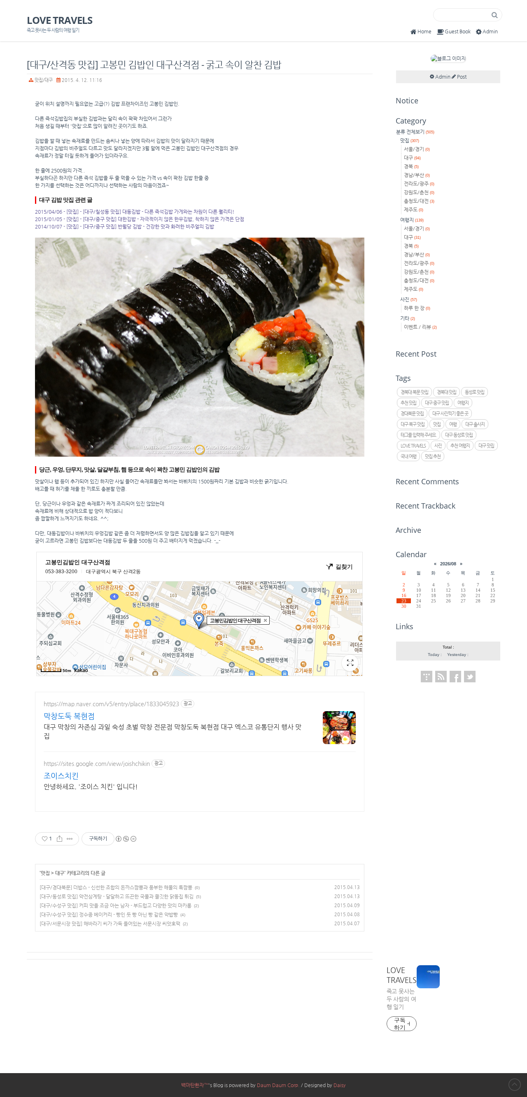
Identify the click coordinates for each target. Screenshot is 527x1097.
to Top (514, 1084)
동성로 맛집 (474, 392)
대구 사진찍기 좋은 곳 (450, 413)
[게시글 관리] (70, 839)
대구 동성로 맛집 (459, 435)
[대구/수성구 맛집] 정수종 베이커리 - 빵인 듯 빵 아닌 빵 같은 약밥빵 (109, 914)
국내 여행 (408, 456)
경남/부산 (417, 175)
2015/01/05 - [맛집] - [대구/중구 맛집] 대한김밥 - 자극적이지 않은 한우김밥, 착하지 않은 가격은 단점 (139, 219)
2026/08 (448, 563)
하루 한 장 (417, 308)
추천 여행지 (460, 445)
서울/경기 (417, 149)
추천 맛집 (408, 403)
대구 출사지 (475, 424)
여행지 (412, 220)
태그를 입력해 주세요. (418, 435)
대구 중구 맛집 (437, 403)
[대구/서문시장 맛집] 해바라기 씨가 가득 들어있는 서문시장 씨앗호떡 (110, 924)
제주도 (413, 209)
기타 (407, 318)
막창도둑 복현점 (69, 716)
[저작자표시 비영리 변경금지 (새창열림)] (125, 839)
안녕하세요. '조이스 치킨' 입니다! (91, 787)
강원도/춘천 (419, 192)
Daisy (339, 1085)
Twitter (470, 676)
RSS (441, 676)
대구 (59, 872)
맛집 (45, 872)
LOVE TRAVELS (59, 20)
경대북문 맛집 (412, 413)
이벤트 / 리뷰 (420, 327)
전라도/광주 (419, 184)
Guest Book (458, 31)
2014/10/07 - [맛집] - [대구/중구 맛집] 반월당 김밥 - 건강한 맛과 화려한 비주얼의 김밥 (124, 226)
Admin (490, 31)
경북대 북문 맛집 (414, 392)
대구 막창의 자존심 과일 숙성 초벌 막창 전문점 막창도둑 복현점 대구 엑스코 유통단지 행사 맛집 (172, 731)
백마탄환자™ (194, 1085)
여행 (453, 424)
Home (424, 31)
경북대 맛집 (446, 392)
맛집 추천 (433, 456)
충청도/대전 (419, 201)
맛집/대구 (44, 79)
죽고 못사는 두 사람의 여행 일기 (401, 999)
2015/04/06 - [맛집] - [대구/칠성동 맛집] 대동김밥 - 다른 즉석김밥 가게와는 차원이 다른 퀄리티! (134, 212)
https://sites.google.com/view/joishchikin (97, 763)
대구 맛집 (486, 445)
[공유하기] (59, 839)
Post (461, 76)
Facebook (455, 676)
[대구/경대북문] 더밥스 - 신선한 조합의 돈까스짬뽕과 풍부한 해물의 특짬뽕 (116, 887)
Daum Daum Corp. (278, 1085)
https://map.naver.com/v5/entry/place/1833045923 (111, 703)
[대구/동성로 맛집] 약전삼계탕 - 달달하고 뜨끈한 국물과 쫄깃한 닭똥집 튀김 (117, 896)
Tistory (426, 676)
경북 (411, 166)
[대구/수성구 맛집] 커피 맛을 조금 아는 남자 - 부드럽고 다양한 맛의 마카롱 (115, 905)
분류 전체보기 (415, 132)
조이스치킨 (61, 775)
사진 (408, 299)
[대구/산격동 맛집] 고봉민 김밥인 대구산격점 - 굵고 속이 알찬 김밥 (154, 64)
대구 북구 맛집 (412, 424)
